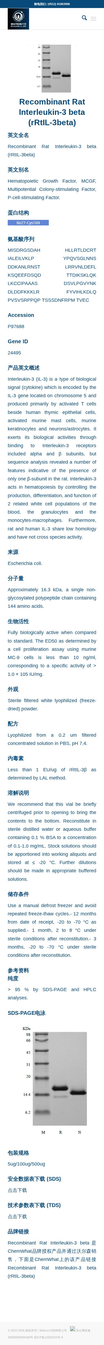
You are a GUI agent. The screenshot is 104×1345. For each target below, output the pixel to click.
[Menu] (93, 18)
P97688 (16, 326)
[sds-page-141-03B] (52, 69)
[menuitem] (82, 19)
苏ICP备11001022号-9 (48, 1337)
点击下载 (17, 1190)
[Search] (82, 19)
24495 (14, 352)
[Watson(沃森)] (43, 19)
